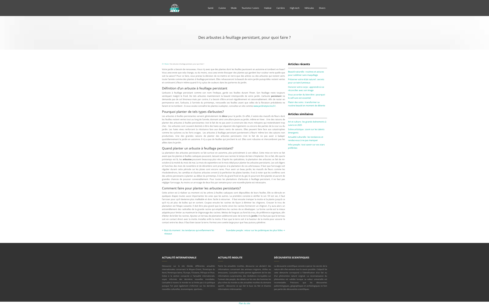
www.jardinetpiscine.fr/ (264, 106)
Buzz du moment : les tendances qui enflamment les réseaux (189, 232)
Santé (210, 7)
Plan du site (244, 303)
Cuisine (222, 7)
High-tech (294, 7)
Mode (234, 7)
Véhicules (309, 7)
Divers (322, 7)
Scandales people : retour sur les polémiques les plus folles (254, 230)
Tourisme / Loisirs (250, 7)
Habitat (267, 7)
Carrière (280, 7)
